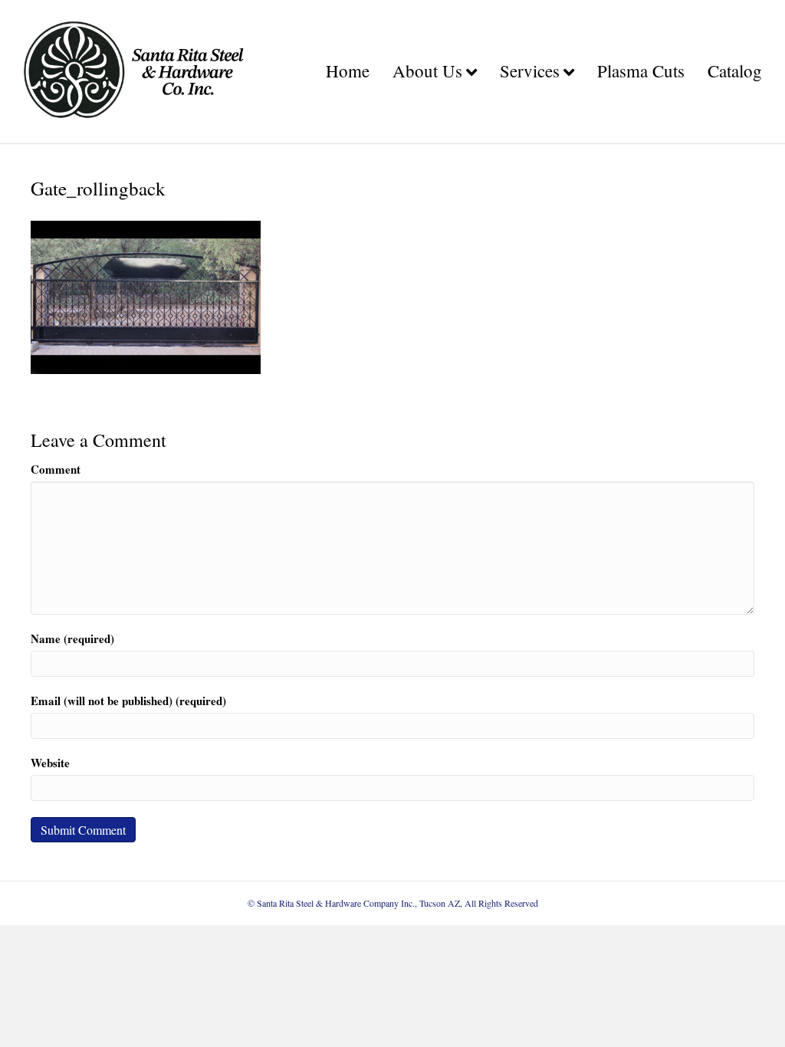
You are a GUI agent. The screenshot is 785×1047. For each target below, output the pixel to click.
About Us (427, 70)
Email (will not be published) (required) (128, 701)
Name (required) (72, 639)
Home (348, 70)
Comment (55, 469)
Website (50, 763)
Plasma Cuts (641, 70)
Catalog (735, 70)
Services (530, 70)
